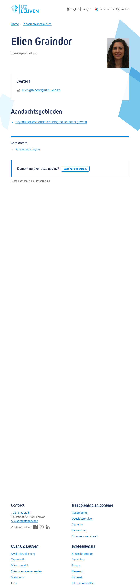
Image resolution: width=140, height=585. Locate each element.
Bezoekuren (79, 530)
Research (77, 571)
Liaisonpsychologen (27, 149)
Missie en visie (20, 565)
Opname (77, 524)
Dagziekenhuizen (82, 518)
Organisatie (18, 559)
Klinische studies (82, 553)
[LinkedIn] (48, 527)
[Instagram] (41, 527)
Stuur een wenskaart (85, 536)
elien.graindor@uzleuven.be (41, 89)
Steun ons (17, 577)
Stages (76, 565)
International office (83, 583)
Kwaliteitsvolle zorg (23, 553)
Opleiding (78, 559)
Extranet (77, 577)
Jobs (14, 583)
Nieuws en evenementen (26, 571)
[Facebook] (35, 527)
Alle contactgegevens (24, 521)
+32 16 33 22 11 (20, 512)
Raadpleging (80, 512)
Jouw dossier (106, 9)
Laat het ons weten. (75, 168)
